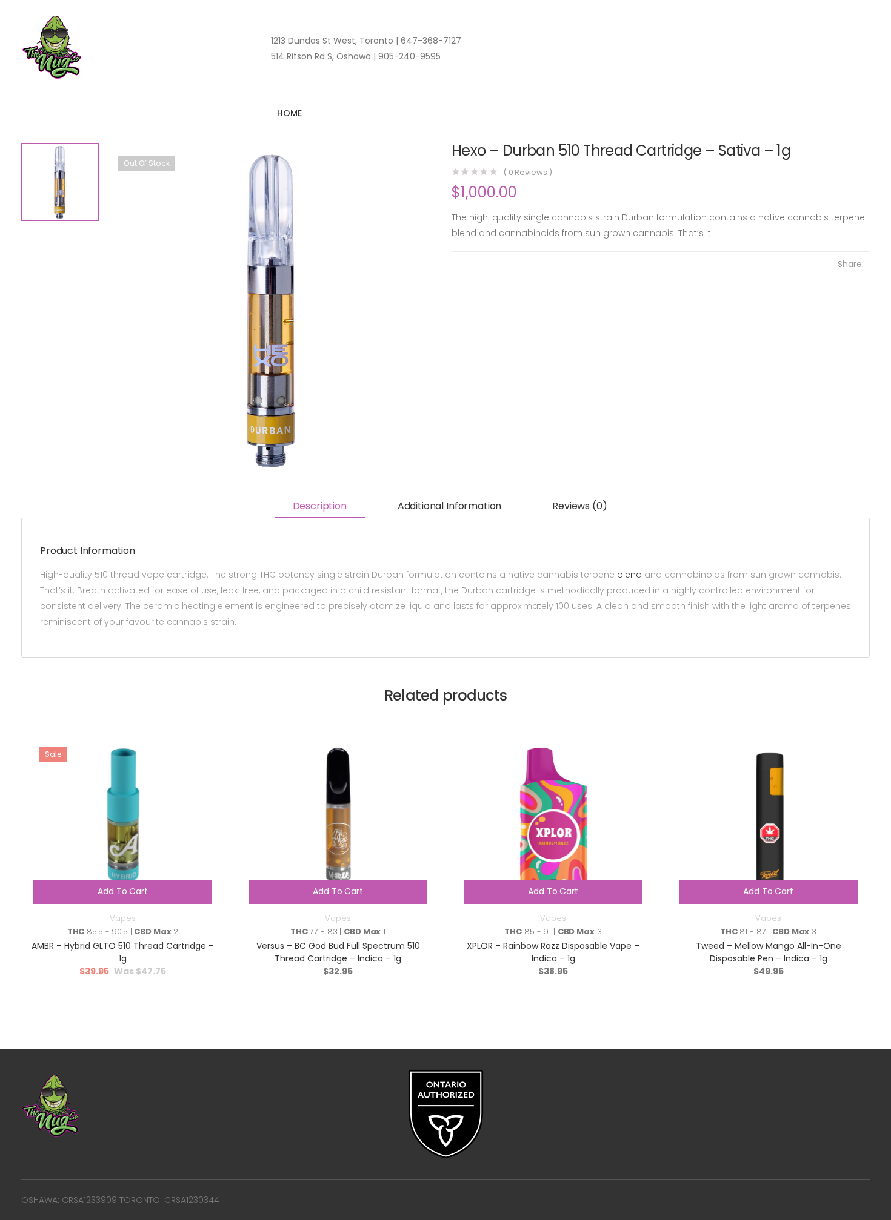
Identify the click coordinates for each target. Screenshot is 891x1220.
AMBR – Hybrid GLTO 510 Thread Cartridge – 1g (123, 952)
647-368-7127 (429, 41)
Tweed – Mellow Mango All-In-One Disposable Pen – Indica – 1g (768, 952)
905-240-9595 (408, 56)
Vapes (122, 918)
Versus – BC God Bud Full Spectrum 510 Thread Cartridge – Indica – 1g (338, 952)
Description (320, 506)
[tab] (320, 507)
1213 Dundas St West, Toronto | (334, 41)
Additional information (449, 506)
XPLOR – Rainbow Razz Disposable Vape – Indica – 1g (553, 952)
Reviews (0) (579, 506)
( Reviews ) (527, 172)
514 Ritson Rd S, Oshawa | (323, 56)
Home (289, 113)
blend (629, 575)
